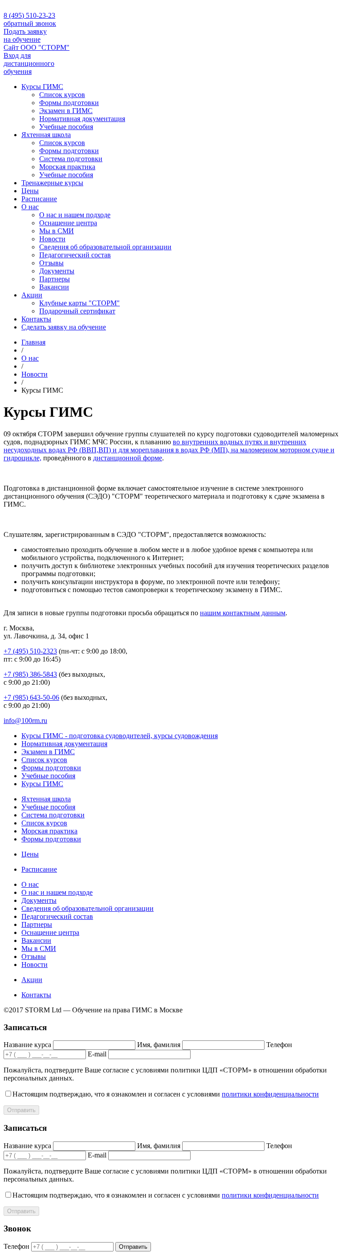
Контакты (36, 319)
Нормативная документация (82, 118)
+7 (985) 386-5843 (30, 674)
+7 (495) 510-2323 (30, 651)
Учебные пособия (66, 126)
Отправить (21, 1110)
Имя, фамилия (158, 1044)
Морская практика (67, 167)
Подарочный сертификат (77, 311)
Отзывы (51, 263)
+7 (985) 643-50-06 (31, 697)
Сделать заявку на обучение (63, 327)
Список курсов (62, 94)
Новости (52, 239)
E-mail (97, 1054)
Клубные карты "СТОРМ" (79, 303)
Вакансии (54, 287)
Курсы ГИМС (42, 86)
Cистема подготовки (70, 158)
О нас (30, 207)
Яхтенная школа (46, 134)
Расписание (39, 199)
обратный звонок (30, 23)
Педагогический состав (75, 255)
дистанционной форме (127, 458)
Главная (33, 342)
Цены (30, 191)
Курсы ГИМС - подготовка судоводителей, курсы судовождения (119, 735)
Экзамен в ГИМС (66, 110)
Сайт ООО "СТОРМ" (36, 47)
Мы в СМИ (56, 231)
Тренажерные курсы (52, 183)
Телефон (279, 1044)
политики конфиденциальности (270, 1094)
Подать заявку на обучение (25, 35)
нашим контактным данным (242, 613)
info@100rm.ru (25, 720)
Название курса (27, 1044)
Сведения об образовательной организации (105, 247)
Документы (56, 271)
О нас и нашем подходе (74, 215)
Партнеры (54, 279)
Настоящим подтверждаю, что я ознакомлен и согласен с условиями (165, 1094)
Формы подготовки (69, 102)
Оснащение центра (68, 223)
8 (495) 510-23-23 (29, 15)
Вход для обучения (29, 63)
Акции (31, 295)
